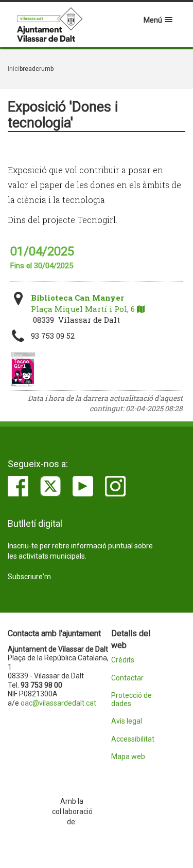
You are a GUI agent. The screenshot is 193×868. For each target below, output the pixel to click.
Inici (14, 68)
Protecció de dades (131, 699)
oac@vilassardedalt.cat (58, 703)
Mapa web (128, 757)
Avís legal (126, 721)
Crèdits (122, 660)
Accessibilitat (132, 739)
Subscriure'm (29, 576)
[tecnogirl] (23, 369)
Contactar (127, 678)
